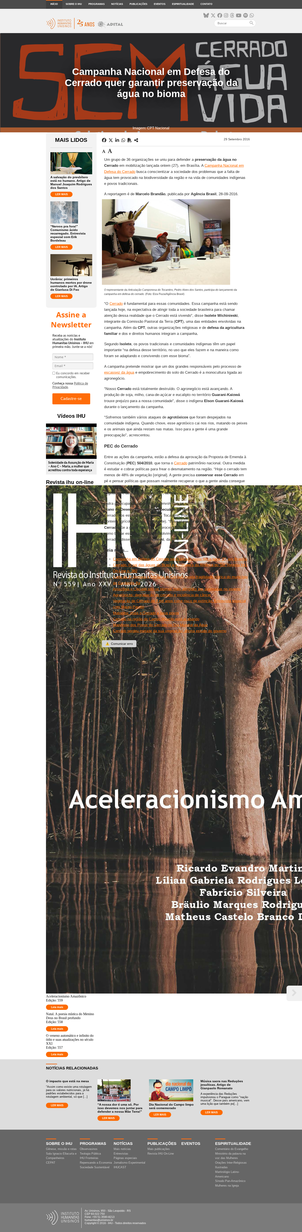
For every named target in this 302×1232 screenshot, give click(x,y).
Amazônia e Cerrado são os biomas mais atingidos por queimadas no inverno (177, 589)
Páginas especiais (125, 1158)
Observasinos (88, 1149)
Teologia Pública (90, 1153)
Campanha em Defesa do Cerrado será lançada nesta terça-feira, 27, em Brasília (180, 559)
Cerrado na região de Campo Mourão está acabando (156, 619)
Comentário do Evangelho (231, 1149)
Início (54, 4)
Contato (206, 4)
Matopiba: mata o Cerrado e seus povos (146, 613)
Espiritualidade (183, 4)
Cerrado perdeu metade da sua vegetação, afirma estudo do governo (169, 631)
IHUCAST (120, 1167)
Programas (96, 4)
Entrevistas (121, 1153)
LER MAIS (61, 194)
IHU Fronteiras (89, 1158)
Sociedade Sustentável (94, 1167)
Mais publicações (158, 1149)
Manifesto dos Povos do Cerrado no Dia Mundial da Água (160, 625)
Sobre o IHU (74, 4)
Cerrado (116, 304)
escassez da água (119, 372)
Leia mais (57, 1007)
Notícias (117, 4)
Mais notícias (122, 1149)
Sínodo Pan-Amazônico (230, 1181)
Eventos (159, 4)
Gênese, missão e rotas (61, 1149)
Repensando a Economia (96, 1162)
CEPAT (50, 1162)
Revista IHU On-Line (160, 1153)
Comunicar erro (119, 643)
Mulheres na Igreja (227, 1185)
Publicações (138, 4)
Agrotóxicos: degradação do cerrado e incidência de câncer (162, 595)
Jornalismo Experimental (129, 1162)
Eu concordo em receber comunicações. (73, 375)
